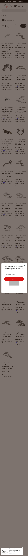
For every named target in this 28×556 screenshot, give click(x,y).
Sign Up (14, 279)
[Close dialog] (25, 265)
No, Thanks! (14, 283)
